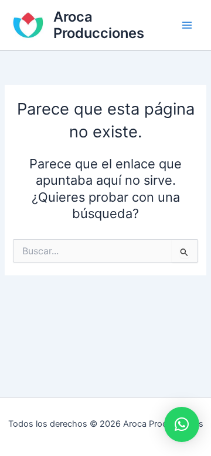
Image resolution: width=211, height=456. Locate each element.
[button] (181, 424)
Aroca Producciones (98, 25)
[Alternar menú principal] (187, 25)
